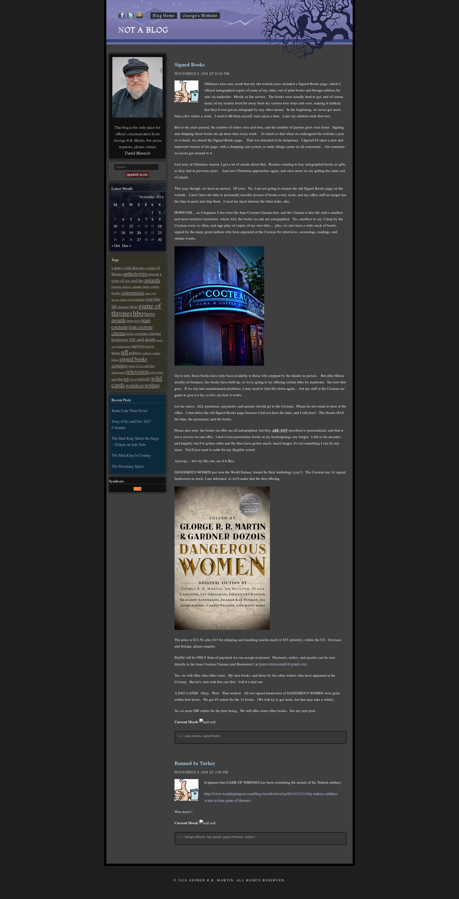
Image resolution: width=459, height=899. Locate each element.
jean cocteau (193, 735)
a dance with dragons (127, 267)
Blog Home (164, 15)
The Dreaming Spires (128, 466)
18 (123, 232)
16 (160, 225)
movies (138, 345)
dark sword (127, 299)
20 (139, 232)
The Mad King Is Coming (131, 455)
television (137, 371)
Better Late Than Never (129, 410)
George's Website (200, 15)
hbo (138, 312)
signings (119, 365)
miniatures (124, 346)
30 (160, 239)
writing (152, 385)
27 (139, 239)
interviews (134, 320)
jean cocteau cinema (132, 329)
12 (131, 225)
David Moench (137, 153)
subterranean (118, 372)
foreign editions (195, 837)
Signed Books (190, 64)
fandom (123, 306)
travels (144, 379)
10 (115, 225)
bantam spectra (121, 286)
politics (250, 837)
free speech (214, 837)
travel (133, 379)
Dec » (126, 245)
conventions (132, 292)
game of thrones (233, 837)
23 (160, 232)
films (134, 306)
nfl (124, 352)
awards (152, 280)
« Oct (115, 245)
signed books (211, 735)
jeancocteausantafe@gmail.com (282, 663)
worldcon (135, 385)
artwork (153, 274)
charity (146, 287)
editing (139, 299)
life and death (142, 339)
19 (131, 232)
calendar (136, 287)
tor (126, 378)
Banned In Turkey (195, 763)
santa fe (147, 353)
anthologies (135, 273)
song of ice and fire (141, 366)
